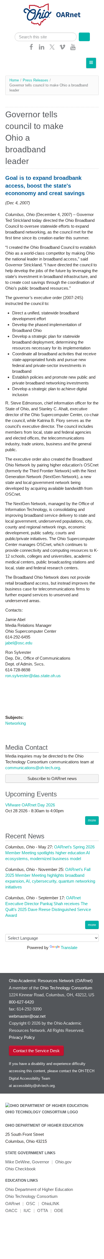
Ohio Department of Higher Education (44, 1125)
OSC (30, 1203)
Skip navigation (15, 4)
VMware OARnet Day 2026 (30, 805)
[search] (46, 37)
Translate (69, 947)
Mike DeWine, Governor (27, 1161)
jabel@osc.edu (18, 642)
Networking (15, 723)
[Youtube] (73, 48)
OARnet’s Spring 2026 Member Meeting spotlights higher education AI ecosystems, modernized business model (50, 853)
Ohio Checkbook (20, 1168)
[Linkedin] (41, 48)
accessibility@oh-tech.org (34, 1086)
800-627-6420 (21, 1002)
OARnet (12, 1203)
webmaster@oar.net (27, 1016)
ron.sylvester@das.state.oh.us (33, 675)
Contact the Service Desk (36, 1050)
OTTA (42, 1210)
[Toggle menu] (91, 63)
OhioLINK (50, 1203)
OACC (11, 1210)
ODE (58, 1210)
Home (14, 80)
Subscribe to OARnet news (52, 778)
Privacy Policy (22, 1037)
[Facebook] (31, 48)
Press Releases (35, 80)
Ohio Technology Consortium (31, 1196)
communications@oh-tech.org (32, 767)
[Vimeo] (62, 48)
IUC (27, 1210)
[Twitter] (52, 48)
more (92, 820)
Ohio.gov (63, 1161)
